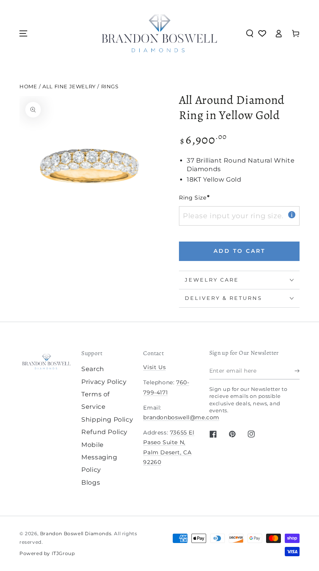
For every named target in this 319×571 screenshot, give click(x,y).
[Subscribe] (297, 370)
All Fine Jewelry (69, 86)
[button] (249, 33)
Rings (110, 86)
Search (92, 369)
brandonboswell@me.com (181, 417)
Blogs (90, 482)
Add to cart (239, 250)
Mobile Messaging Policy (99, 457)
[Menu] (23, 33)
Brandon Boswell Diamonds (75, 533)
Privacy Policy (103, 381)
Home (28, 86)
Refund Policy (104, 432)
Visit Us (154, 367)
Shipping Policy (107, 419)
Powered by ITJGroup (47, 553)
